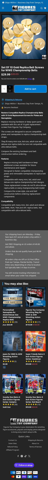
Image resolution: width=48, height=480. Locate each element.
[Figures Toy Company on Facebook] (18, 456)
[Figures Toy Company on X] (29, 456)
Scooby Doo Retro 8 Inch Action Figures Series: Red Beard (34, 399)
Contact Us (12, 440)
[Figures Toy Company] (24, 8)
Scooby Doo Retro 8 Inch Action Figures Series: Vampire (11, 399)
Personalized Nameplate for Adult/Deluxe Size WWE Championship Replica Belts (12, 315)
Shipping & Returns (13, 99)
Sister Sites (12, 443)
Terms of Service (35, 447)
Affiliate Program (12, 450)
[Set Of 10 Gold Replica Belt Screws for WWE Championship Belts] (24, 37)
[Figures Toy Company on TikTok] (25, 456)
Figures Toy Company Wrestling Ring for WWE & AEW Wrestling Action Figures (35, 315)
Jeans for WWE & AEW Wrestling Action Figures (12, 356)
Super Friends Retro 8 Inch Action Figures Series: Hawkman (35, 356)
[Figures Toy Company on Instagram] (21, 456)
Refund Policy (12, 447)
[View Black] (4, 367)
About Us (35, 443)
